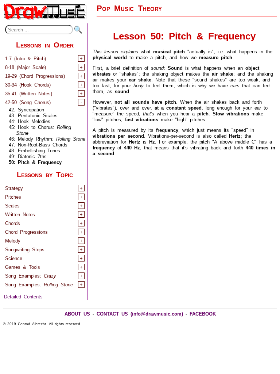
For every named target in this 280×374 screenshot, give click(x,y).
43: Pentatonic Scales (33, 114)
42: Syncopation (26, 109)
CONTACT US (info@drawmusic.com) (140, 313)
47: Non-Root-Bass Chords (38, 144)
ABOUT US (77, 313)
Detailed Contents (23, 296)
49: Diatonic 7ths (28, 155)
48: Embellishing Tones (34, 150)
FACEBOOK (203, 313)
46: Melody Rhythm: (47, 138)
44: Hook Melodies (29, 120)
